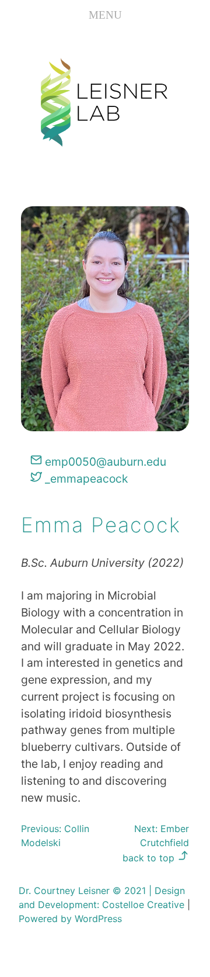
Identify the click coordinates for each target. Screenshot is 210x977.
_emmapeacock (85, 479)
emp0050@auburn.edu (104, 462)
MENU (105, 15)
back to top (150, 858)
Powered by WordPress (70, 918)
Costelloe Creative (143, 904)
